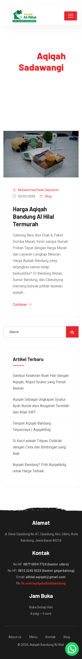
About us (14, 637)
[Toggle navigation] (70, 15)
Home (24, 80)
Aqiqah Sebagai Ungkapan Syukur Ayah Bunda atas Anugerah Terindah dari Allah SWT (41, 405)
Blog (48, 196)
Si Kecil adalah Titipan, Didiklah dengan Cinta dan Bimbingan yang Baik (39, 447)
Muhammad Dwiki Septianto (38, 190)
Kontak (51, 637)
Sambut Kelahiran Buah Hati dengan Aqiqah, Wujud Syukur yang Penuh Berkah (41, 381)
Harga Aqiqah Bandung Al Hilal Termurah (33, 216)
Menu (33, 637)
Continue (20, 304)
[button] (72, 649)
